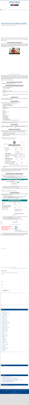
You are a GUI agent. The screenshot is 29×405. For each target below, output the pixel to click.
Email (2, 284)
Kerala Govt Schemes (4, 326)
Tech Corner (3, 343)
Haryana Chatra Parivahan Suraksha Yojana (9, 80)
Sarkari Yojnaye (14, 2)
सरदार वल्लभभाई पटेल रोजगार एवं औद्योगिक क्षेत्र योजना (7, 381)
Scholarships (3, 340)
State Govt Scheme (7, 25)
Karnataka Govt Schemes (5, 325)
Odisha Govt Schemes (4, 331)
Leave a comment (4, 248)
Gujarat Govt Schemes (4, 320)
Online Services (4, 332)
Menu (1, 9)
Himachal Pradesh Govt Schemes (6, 322)
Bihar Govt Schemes (4, 314)
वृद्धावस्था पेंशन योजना (15, 75)
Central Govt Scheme (4, 315)
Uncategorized (3, 346)
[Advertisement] (14, 17)
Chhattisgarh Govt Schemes (5, 316)
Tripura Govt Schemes (4, 345)
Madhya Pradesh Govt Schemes (5, 327)
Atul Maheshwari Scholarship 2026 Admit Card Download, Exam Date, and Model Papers (12, 379)
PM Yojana (3, 333)
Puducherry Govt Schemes (5, 334)
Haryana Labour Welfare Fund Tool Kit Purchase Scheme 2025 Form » (19, 268)
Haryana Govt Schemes (25, 24)
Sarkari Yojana (2, 25)
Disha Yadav (8, 24)
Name (2, 281)
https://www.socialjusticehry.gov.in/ (19, 176)
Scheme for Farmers (4, 339)
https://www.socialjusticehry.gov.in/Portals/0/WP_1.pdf (10, 137)
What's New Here (11, 25)
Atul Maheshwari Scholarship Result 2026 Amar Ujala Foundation (10, 378)
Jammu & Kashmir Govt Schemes (6, 323)
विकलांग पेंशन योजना (22, 75)
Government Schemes (20, 24)
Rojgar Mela (14, 391)
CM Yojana (16, 24)
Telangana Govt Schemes (5, 344)
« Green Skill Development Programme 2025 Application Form (8, 267)
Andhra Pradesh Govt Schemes (5, 311)
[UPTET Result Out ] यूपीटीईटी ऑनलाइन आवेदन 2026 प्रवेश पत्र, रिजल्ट (10, 380)
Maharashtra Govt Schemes (5, 328)
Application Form (13, 24)
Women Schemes (15, 25)
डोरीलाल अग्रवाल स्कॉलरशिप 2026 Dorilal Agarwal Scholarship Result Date (10, 377)
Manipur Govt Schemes (5, 329)
